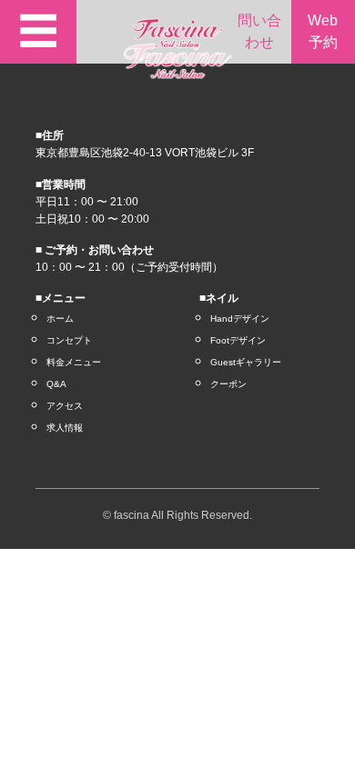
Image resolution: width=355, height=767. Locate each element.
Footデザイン (238, 340)
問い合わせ (259, 31)
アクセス (64, 406)
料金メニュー (73, 362)
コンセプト (69, 340)
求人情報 (64, 428)
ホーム (60, 319)
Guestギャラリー (245, 362)
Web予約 (323, 31)
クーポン (228, 384)
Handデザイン (239, 319)
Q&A (56, 384)
